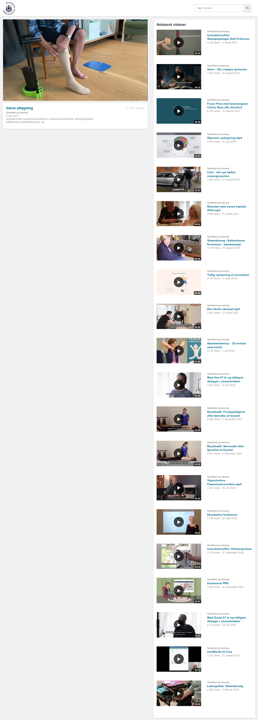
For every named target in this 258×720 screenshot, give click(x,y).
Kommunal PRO (218, 583)
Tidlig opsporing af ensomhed (228, 274)
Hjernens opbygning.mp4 (224, 137)
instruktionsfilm (14, 119)
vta (42, 122)
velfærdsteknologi (30, 122)
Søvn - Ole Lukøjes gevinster (227, 69)
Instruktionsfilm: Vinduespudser (229, 548)
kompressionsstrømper (61, 119)
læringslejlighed (84, 119)
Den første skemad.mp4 (223, 309)
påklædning (12, 122)
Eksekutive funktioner (222, 514)
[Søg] (247, 8)
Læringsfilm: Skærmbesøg (225, 686)
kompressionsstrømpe (36, 119)
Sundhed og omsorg (17, 112)
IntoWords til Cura (219, 651)
